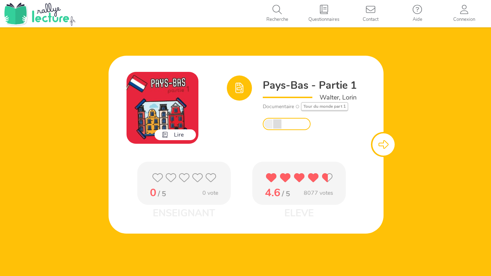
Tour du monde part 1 (324, 106)
